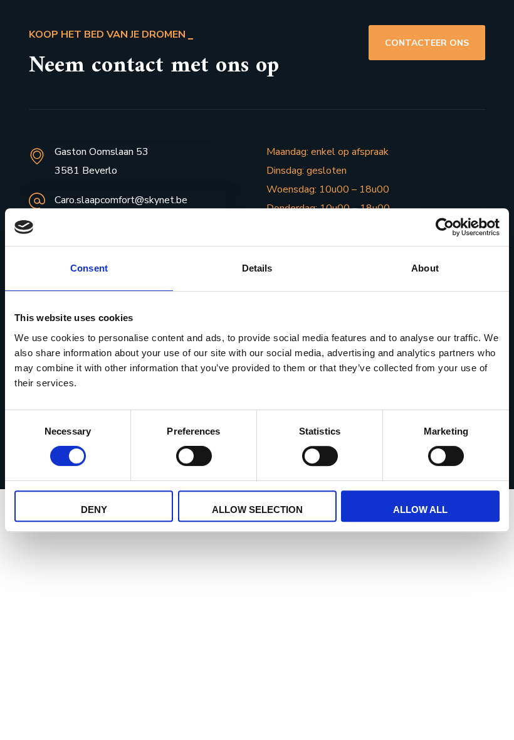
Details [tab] (257, 268)
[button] (427, 42)
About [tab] (425, 268)
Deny (94, 509)
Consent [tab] (89, 268)
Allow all (420, 509)
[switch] (194, 456)
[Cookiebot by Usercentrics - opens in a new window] (445, 227)
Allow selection (257, 509)
